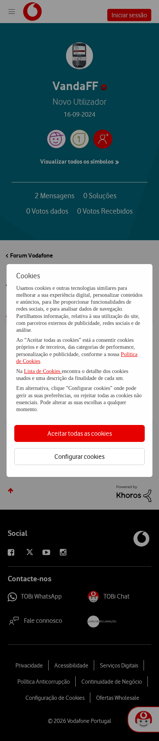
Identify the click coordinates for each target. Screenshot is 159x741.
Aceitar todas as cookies (79, 433)
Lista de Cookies (43, 371)
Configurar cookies (79, 456)
